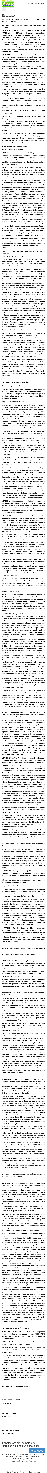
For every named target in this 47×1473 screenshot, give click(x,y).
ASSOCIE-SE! (37, 1450)
